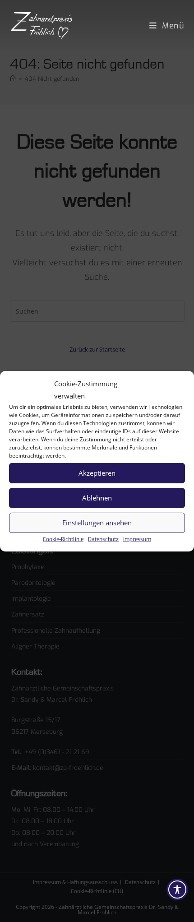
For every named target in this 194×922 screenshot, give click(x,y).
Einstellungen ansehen (97, 522)
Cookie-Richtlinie (63, 538)
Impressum (137, 538)
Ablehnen (97, 497)
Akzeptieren (97, 472)
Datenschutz (103, 538)
